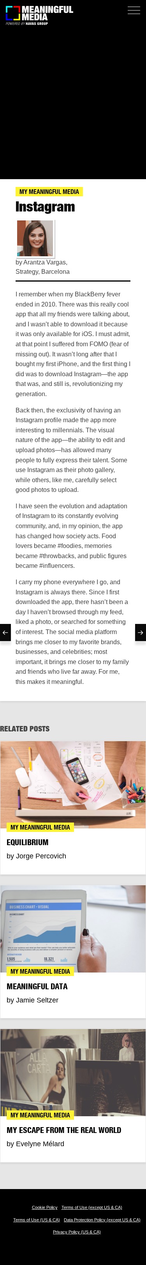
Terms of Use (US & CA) (36, 1219)
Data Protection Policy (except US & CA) (102, 1219)
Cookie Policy (45, 1207)
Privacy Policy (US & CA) (77, 1232)
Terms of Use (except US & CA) (92, 1207)
